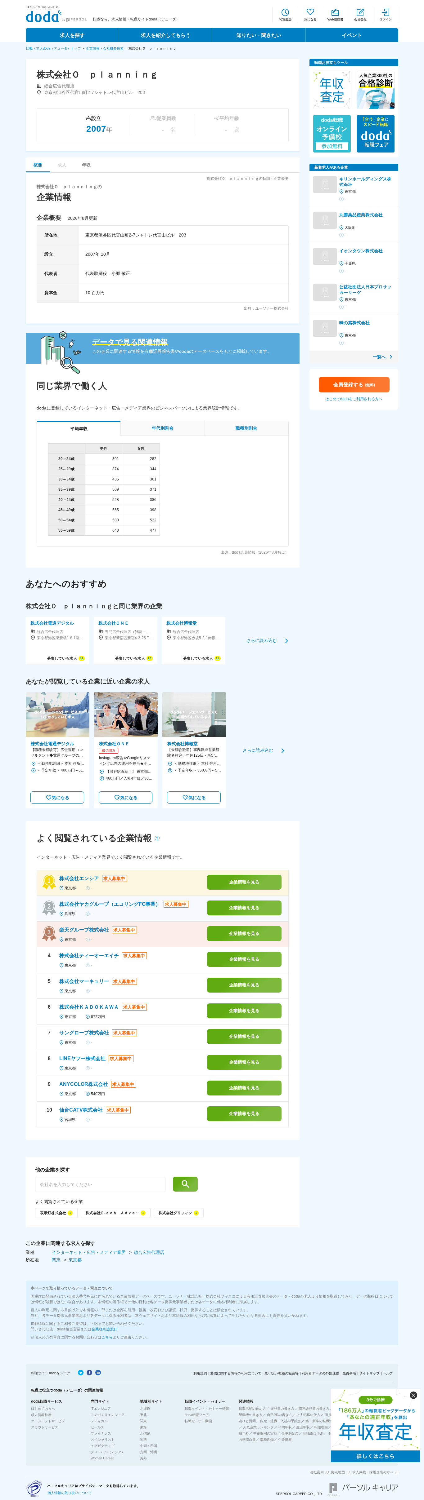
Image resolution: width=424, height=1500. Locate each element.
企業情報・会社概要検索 (105, 48)
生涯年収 (303, 1427)
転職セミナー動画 (198, 1421)
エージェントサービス (48, 1421)
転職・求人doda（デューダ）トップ (53, 48)
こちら (107, 1337)
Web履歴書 (335, 19)
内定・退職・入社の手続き (280, 1421)
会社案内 (317, 1472)
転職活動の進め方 (252, 1408)
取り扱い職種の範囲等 (281, 1373)
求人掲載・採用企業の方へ (372, 1472)
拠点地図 (338, 1472)
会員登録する (354, 384)
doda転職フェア (197, 1415)
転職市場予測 (313, 1433)
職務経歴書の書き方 (314, 1408)
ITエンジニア (101, 1408)
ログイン (385, 19)
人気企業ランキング (258, 1427)
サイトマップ (369, 1373)
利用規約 (200, 1373)
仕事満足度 (290, 1433)
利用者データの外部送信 (320, 1373)
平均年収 (285, 1427)
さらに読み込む (261, 640)
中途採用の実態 (265, 1433)
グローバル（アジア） (108, 1452)
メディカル (99, 1421)
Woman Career (102, 1458)
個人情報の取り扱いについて (69, 1493)
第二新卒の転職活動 (320, 1421)
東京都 (75, 1259)
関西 (143, 1439)
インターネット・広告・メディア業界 (89, 1252)
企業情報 (285, 1439)
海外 (143, 1458)
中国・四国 (148, 1446)
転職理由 (321, 1427)
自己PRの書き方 (279, 1415)
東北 (143, 1415)
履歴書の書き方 (282, 1408)
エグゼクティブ (103, 1446)
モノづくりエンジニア (108, 1415)
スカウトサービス (44, 1427)
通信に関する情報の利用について (235, 1373)
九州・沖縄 (148, 1452)
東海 (143, 1427)
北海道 (145, 1408)
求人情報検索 (41, 1415)
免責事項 (349, 1373)
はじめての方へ (43, 1408)
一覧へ (379, 356)
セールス (97, 1427)
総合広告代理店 (149, 1252)
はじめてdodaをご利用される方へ (353, 399)
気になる (310, 19)
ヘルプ (388, 1373)
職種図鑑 (267, 1439)
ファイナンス (101, 1433)
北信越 (145, 1433)
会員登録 (360, 19)
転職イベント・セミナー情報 (207, 1408)
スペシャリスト (103, 1439)
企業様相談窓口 (105, 1329)
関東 (57, 1259)
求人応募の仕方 (308, 1415)
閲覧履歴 (285, 19)
